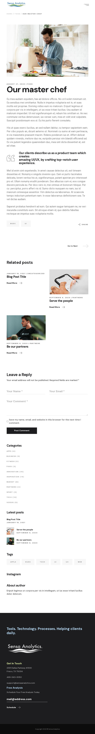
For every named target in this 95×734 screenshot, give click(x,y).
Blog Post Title (13, 519)
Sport (10, 492)
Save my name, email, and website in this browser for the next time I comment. (45, 421)
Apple (13, 562)
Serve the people (25, 529)
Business (11, 456)
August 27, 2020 (16, 84)
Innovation (13, 472)
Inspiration (13, 477)
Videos (10, 502)
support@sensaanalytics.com (21, 683)
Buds (13, 223)
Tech (9, 497)
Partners (77, 297)
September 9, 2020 (59, 297)
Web (80, 562)
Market (11, 482)
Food (17, 14)
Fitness (11, 461)
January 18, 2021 (16, 273)
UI (26, 223)
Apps (9, 451)
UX (67, 562)
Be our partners (24, 540)
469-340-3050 (14, 677)
